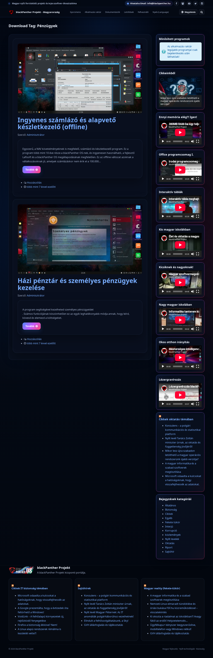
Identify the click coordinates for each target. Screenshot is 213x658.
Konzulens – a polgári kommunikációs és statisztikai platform (183, 430)
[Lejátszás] (163, 141)
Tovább (29, 169)
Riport (168, 547)
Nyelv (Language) (161, 12)
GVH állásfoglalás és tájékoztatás (103, 625)
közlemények (173, 534)
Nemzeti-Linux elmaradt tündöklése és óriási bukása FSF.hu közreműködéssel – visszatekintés (174, 608)
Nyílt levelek (172, 539)
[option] (180, 92)
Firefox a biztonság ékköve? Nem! (37, 625)
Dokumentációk (112, 12)
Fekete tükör (172, 522)
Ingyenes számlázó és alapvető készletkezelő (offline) (67, 123)
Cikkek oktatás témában (176, 419)
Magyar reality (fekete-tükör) (162, 588)
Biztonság (171, 509)
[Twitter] (195, 3)
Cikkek (169, 514)
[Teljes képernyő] (197, 141)
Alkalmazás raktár (93, 12)
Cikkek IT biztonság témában (30, 588)
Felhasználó (143, 12)
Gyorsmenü (75, 12)
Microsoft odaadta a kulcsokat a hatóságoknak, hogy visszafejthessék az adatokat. (183, 480)
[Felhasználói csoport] (182, 3)
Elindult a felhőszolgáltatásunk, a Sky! (106, 620)
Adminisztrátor (36, 135)
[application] (180, 132)
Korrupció (171, 530)
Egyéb (168, 518)
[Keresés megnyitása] (201, 12)
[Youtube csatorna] (189, 3)
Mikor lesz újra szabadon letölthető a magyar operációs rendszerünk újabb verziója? (183, 455)
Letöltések (129, 12)
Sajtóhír (169, 551)
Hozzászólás (34, 182)
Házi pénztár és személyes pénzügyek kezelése (77, 284)
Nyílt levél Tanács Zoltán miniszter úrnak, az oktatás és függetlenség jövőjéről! (183, 442)
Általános (170, 505)
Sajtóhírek (84, 588)
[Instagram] (201, 3)
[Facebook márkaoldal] (176, 3)
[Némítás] (192, 141)
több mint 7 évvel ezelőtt (41, 187)
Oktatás (169, 543)
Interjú (169, 526)
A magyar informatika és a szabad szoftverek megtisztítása (178, 102)
